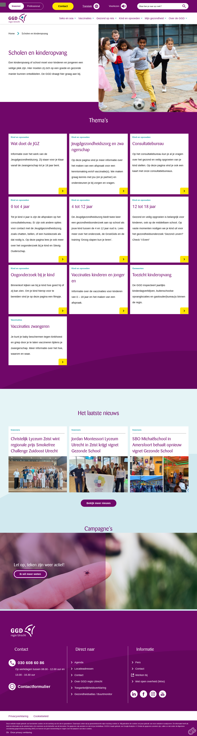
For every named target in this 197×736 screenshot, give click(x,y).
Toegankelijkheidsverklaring (90, 687)
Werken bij (141, 675)
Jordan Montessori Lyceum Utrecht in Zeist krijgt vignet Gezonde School (95, 445)
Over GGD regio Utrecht (88, 681)
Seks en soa (66, 18)
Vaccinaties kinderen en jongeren (98, 277)
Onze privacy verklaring (21, 732)
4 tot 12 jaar (82, 206)
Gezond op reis (105, 18)
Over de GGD (177, 18)
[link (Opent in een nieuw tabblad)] (134, 694)
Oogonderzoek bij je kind (33, 274)
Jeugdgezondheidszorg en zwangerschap (98, 146)
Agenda (78, 662)
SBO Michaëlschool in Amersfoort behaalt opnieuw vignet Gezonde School (156, 445)
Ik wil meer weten (30, 574)
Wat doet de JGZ (25, 143)
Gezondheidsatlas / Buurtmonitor (93, 694)
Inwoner (16, 6)
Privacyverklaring (18, 716)
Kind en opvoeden (129, 18)
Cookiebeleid (40, 716)
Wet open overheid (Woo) (150, 681)
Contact (63, 6)
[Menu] (3, 5)
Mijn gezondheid (154, 18)
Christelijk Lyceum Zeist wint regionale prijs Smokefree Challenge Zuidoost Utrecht (35, 445)
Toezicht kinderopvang (151, 274)
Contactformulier (34, 686)
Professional (33, 6)
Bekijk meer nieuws (99, 503)
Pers (138, 662)
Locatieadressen (83, 668)
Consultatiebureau (148, 143)
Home (12, 33)
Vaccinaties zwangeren (30, 326)
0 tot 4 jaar (20, 206)
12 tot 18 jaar (144, 206)
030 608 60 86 (31, 663)
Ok (7, 732)
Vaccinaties (84, 18)
